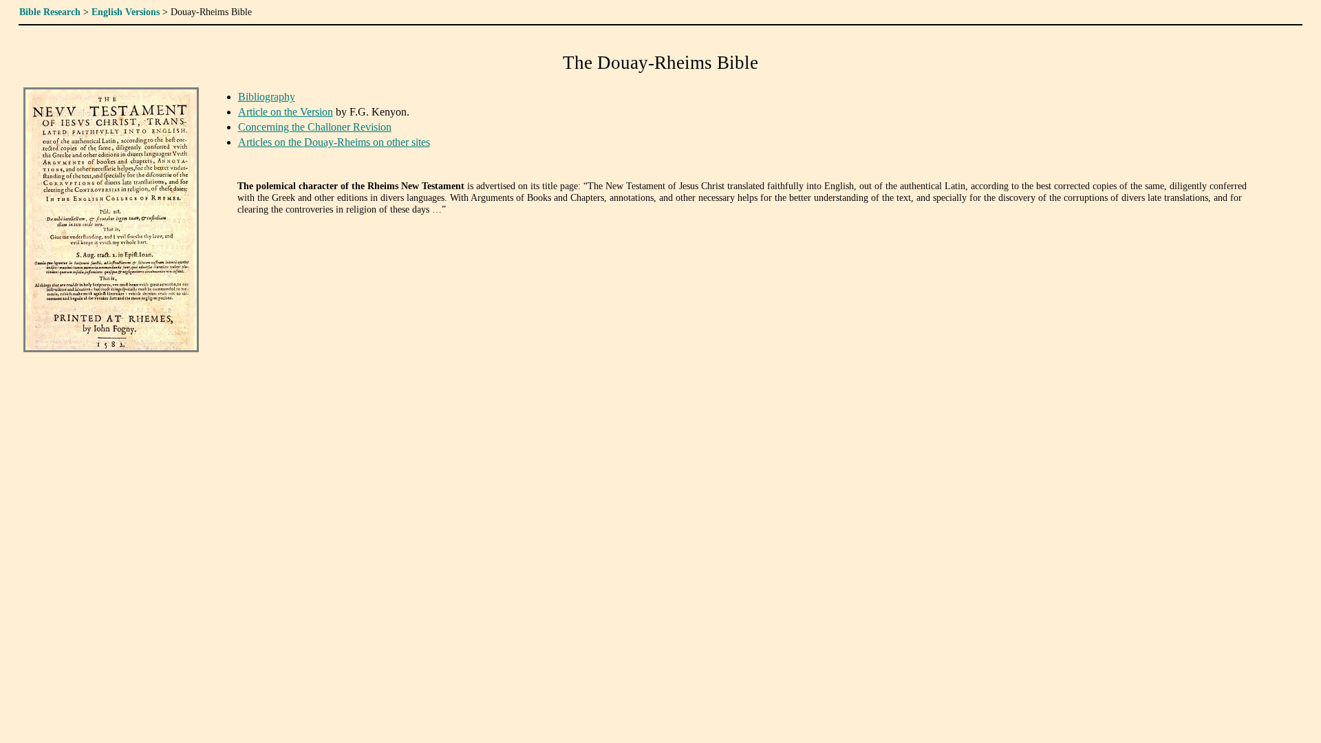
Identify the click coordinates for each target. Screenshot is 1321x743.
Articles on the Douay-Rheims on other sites (334, 142)
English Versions (126, 11)
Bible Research (49, 11)
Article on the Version (285, 112)
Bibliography (266, 97)
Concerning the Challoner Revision (314, 127)
